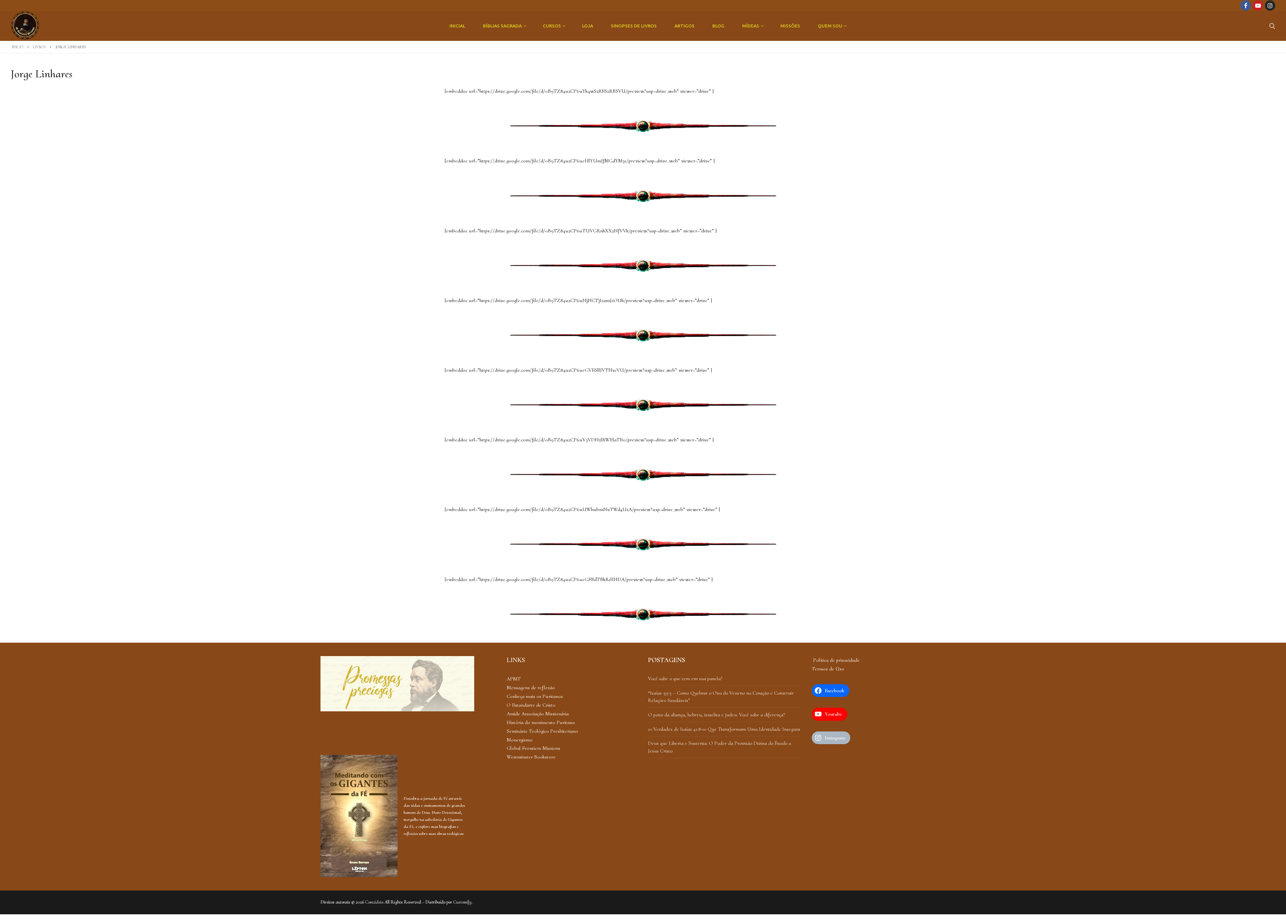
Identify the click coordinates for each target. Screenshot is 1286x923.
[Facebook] (1245, 5)
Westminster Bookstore (531, 757)
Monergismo (519, 739)
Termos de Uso (828, 668)
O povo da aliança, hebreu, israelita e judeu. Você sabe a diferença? (716, 714)
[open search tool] (1272, 26)
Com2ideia (374, 902)
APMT (514, 679)
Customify (462, 902)
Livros (39, 47)
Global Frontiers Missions (533, 748)
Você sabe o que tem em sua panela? (685, 678)
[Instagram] (1270, 5)
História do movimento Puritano (541, 722)
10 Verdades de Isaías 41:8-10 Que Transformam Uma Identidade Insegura (724, 729)
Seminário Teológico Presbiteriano (542, 731)
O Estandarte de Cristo (531, 705)
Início (17, 47)
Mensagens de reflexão (531, 687)
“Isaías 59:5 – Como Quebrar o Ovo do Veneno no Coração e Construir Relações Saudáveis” (721, 697)
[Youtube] (1258, 5)
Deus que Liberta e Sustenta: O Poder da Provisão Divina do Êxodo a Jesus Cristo (719, 747)
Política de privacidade (836, 660)
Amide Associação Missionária (538, 713)
